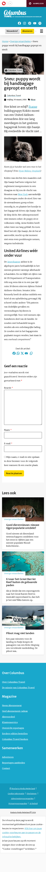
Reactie (8, 388)
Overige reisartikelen (20, 41)
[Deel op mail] (26, 353)
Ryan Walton (25, 171)
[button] (36, 3)
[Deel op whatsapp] (18, 353)
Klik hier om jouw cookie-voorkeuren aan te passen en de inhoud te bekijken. (22, 832)
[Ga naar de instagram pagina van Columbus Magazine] (24, 23)
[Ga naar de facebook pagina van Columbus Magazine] (19, 23)
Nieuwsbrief (12, 31)
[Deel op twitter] (22, 353)
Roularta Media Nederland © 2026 (23, 812)
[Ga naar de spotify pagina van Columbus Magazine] (39, 23)
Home (5, 41)
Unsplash (36, 171)
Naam (8, 430)
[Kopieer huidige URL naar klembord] (31, 353)
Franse (33, 106)
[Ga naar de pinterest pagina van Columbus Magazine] (29, 23)
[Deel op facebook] (14, 353)
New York (23, 194)
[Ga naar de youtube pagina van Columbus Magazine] (34, 23)
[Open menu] (41, 31)
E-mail (8, 443)
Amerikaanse (13, 261)
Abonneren (27, 31)
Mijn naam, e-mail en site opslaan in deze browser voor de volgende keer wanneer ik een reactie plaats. (21, 461)
